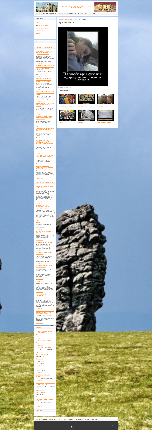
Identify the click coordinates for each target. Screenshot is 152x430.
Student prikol (40, 392)
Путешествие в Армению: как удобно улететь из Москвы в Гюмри (45, 93)
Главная (38, 13)
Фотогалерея (79, 13)
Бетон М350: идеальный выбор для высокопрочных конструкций (44, 167)
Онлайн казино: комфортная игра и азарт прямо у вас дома (45, 129)
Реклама (40, 410)
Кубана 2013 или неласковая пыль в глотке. (44, 187)
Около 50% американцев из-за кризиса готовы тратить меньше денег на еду (45, 312)
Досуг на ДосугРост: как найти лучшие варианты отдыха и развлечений (43, 80)
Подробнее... (39, 63)
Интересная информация (66, 13)
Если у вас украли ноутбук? (44, 242)
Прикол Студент (41, 361)
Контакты (94, 13)
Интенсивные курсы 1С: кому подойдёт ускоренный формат (45, 105)
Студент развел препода (43, 340)
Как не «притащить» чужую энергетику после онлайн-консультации (44, 118)
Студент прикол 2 (41, 368)
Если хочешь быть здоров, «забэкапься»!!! (44, 266)
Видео (87, 13)
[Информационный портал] (46, 6)
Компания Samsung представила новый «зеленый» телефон (42, 207)
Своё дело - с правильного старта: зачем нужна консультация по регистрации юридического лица (44, 143)
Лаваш (38, 281)
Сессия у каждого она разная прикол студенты (45, 383)
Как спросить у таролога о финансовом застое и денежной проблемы (44, 53)
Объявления (41, 41)
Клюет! (38, 222)
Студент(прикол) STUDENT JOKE (45, 347)
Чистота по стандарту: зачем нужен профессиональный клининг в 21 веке (45, 157)
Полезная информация (49, 13)
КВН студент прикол (42, 354)
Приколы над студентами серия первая (44, 332)
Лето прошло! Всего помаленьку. (42, 295)
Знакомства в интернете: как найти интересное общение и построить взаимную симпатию (45, 67)
